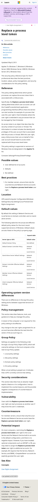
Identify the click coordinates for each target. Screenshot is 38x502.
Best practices (7, 52)
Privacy (12, 494)
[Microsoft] (19, 2)
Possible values (7, 50)
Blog (26, 491)
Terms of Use (25, 497)
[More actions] (35, 25)
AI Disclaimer (5, 491)
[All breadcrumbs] (3, 25)
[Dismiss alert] (35, 7)
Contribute (4, 494)
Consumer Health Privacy (9, 497)
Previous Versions (17, 491)
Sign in (34, 2)
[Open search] (29, 2)
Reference (6, 47)
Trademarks (5, 499)
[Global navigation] (2, 2)
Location (5, 55)
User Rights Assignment (13, 25)
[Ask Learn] (31, 25)
